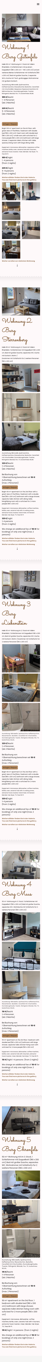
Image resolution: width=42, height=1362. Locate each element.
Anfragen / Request (10, 124)
